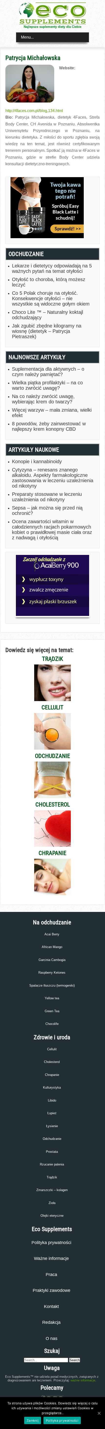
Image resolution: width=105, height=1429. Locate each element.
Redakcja (51, 1322)
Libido (52, 1100)
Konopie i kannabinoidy (37, 461)
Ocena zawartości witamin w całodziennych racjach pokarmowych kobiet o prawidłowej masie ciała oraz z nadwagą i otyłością (52, 529)
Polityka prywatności (51, 1242)
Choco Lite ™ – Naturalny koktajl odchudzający (47, 314)
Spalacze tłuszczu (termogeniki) (52, 985)
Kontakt (51, 1306)
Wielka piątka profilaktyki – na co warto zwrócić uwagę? (47, 385)
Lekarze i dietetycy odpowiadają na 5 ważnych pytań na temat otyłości (52, 268)
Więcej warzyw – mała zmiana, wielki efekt (52, 412)
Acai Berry (51, 934)
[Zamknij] (98, 1413)
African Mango (52, 947)
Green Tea (52, 1011)
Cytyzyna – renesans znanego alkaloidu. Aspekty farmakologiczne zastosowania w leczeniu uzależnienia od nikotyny (52, 478)
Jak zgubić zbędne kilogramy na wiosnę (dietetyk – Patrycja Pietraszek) (46, 331)
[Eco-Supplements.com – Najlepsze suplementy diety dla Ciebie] (52, 23)
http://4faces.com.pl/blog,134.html (34, 111)
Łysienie (52, 1126)
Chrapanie (52, 1075)
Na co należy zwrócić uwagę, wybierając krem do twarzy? (43, 399)
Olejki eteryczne (52, 1215)
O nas (51, 1338)
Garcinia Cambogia (52, 960)
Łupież (52, 1113)
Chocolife (52, 1024)
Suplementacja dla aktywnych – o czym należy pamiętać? (48, 371)
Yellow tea (52, 998)
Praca (51, 1274)
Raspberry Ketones (51, 972)
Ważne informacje (51, 1258)
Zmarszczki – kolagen (52, 1190)
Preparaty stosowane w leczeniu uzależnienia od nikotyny (47, 496)
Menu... (27, 37)
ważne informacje (83, 1380)
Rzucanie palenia (52, 1164)
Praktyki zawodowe (51, 1290)
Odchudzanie (52, 1139)
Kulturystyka (52, 1087)
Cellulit (52, 1049)
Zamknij (33, 1420)
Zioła (52, 1203)
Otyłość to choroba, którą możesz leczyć (48, 282)
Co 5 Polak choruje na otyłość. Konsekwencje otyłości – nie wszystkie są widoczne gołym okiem (51, 298)
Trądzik (52, 1177)
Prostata (52, 1151)
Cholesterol (52, 1062)
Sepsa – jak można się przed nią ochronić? (47, 510)
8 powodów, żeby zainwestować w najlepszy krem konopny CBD (49, 426)
